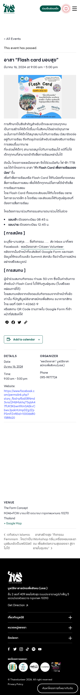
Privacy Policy (15, 684)
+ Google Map (13, 523)
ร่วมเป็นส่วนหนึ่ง (50, 8)
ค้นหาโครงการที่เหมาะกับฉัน (57, 688)
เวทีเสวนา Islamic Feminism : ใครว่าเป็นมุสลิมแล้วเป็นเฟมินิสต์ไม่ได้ (18, 541)
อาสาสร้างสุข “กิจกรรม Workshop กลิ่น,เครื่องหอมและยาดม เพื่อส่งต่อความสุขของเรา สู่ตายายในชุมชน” (54, 541)
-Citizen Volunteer (42, 246)
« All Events (12, 38)
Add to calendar (24, 339)
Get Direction (16, 605)
